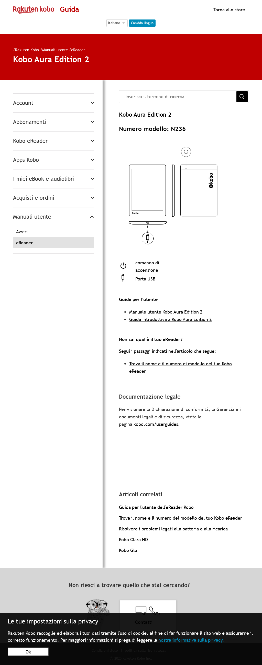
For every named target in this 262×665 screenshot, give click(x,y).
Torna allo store (228, 10)
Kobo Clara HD (133, 539)
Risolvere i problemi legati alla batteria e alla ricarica (173, 529)
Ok (28, 652)
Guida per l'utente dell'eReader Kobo (156, 507)
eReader (78, 49)
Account (23, 102)
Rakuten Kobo (27, 49)
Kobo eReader (30, 140)
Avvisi (22, 232)
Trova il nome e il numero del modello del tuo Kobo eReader (180, 518)
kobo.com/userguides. (157, 424)
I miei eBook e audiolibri (43, 178)
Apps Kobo (26, 159)
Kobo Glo (128, 550)
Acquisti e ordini (33, 197)
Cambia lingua (142, 23)
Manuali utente (55, 49)
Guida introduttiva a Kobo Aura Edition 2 (170, 319)
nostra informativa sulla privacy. (191, 640)
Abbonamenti (29, 121)
